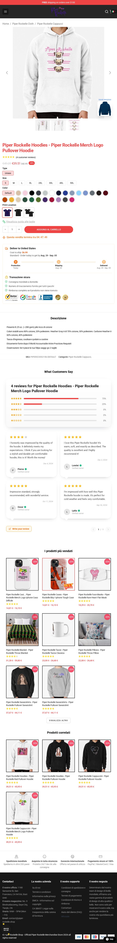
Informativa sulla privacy (44, 896)
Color (5, 188)
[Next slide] (110, 72)
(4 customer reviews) (26, 157)
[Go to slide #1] (42, 125)
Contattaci (66, 908)
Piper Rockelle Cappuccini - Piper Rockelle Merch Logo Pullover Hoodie (21, 831)
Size (4, 178)
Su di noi (36, 887)
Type (4, 168)
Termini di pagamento (71, 895)
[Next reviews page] (108, 529)
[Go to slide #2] (58, 125)
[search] (106, 11)
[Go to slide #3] (74, 125)
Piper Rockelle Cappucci (50, 23)
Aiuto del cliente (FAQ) (71, 912)
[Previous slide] (7, 72)
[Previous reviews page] (93, 529)
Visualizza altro (58, 720)
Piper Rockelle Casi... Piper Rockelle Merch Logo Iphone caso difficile (22, 597)
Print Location (9, 205)
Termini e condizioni (41, 892)
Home (5, 23)
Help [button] (111, 939)
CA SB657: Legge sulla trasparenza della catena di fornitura (44, 912)
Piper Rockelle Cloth (23, 23)
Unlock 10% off (6, 929)
